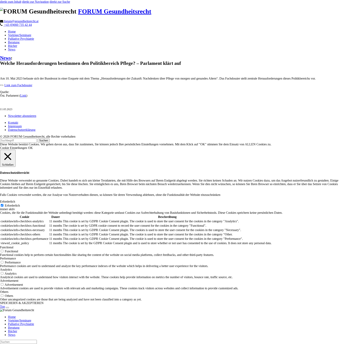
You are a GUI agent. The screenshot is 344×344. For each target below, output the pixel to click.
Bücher (12, 46)
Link (23, 95)
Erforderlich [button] (7, 201)
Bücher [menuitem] (12, 331)
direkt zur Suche (60, 1)
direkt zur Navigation (35, 1)
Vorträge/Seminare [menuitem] (19, 320)
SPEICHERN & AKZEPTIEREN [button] (22, 303)
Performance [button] (8, 258)
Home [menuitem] (12, 317)
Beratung (14, 42)
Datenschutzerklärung (21, 129)
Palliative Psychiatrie (21, 38)
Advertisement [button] (9, 280)
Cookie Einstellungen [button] (13, 148)
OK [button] (30, 148)
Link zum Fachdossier (18, 85)
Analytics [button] (6, 269)
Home (12, 31)
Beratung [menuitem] (14, 327)
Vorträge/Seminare (19, 35)
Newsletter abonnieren (22, 116)
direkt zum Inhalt (10, 1)
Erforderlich (12, 205)
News (11, 49)
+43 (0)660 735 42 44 (17, 24)
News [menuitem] (11, 334)
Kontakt (13, 122)
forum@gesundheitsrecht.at (20, 21)
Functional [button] (6, 247)
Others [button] (4, 291)
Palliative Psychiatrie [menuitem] (21, 324)
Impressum (15, 126)
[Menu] (7, 307)
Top (2, 306)
